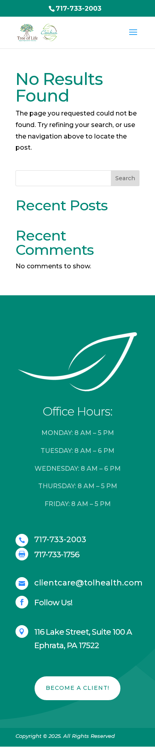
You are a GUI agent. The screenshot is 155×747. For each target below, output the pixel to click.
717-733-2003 (78, 8)
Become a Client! (77, 687)
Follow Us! (53, 602)
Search (125, 178)
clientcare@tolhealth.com (88, 582)
